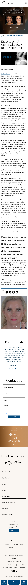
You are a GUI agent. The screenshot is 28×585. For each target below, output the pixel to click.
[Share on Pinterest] (16, 292)
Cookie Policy (8, 567)
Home (2, 35)
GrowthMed (20, 576)
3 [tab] (15, 368)
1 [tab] (9, 368)
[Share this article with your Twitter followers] (10, 292)
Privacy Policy (21, 565)
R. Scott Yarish (5, 74)
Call (14, 583)
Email (24, 583)
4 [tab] (18, 368)
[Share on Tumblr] (13, 292)
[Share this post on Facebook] (6, 292)
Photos (4, 583)
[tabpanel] (14, 312)
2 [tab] (12, 368)
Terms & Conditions (19, 567)
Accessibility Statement (9, 565)
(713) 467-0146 (14, 550)
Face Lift (14, 327)
